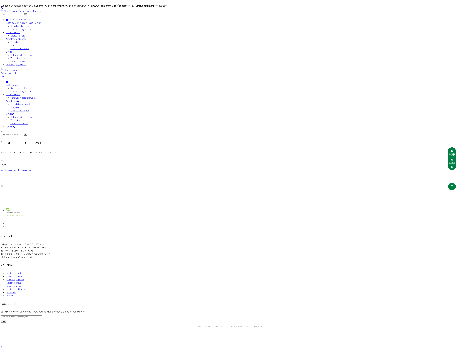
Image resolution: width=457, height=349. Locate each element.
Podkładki (11, 292)
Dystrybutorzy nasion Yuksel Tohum (23, 22)
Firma (13, 45)
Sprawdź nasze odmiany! (23, 97)
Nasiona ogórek (15, 276)
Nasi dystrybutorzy (19, 26)
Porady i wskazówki (20, 104)
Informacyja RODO (19, 61)
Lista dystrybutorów (20, 88)
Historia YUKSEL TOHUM (21, 55)
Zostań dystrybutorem (21, 29)
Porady (14, 42)
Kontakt (9, 126)
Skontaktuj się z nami (16, 64)
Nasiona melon (14, 286)
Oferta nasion (13, 32)
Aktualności (11, 101)
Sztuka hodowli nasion (19, 19)
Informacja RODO (19, 123)
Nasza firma (16, 107)
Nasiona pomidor (15, 273)
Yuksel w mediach (19, 48)
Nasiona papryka (15, 279)
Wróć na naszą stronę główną (16, 169)
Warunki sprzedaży (20, 58)
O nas (9, 51)
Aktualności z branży (16, 38)
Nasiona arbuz (14, 282)
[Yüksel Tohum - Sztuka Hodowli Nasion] (21, 11)
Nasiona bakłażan (16, 289)
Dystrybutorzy (12, 84)
